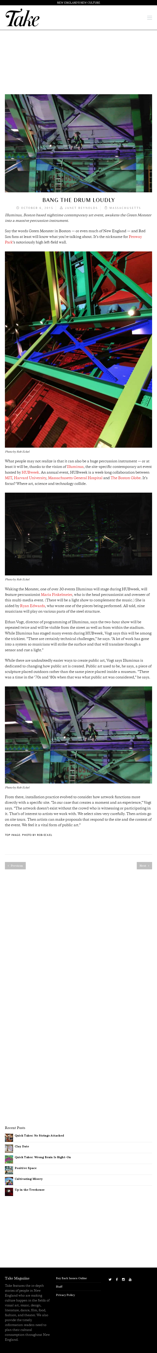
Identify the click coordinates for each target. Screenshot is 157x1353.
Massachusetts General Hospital (75, 478)
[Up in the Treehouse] (9, 1192)
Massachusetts (125, 208)
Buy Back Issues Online (71, 1278)
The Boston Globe (126, 478)
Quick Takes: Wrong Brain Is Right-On (43, 1157)
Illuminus (75, 467)
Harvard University (30, 478)
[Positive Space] (9, 1170)
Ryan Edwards (32, 606)
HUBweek (30, 472)
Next (143, 866)
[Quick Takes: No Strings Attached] (9, 1137)
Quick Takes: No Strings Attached (39, 1135)
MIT (8, 478)
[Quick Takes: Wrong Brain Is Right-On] (9, 1159)
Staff (59, 1286)
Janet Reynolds (81, 208)
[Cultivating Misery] (9, 1181)
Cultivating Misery (29, 1179)
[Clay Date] (9, 1148)
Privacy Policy (65, 1295)
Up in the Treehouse (30, 1190)
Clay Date (22, 1146)
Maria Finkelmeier (56, 595)
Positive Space (26, 1168)
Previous (16, 866)
